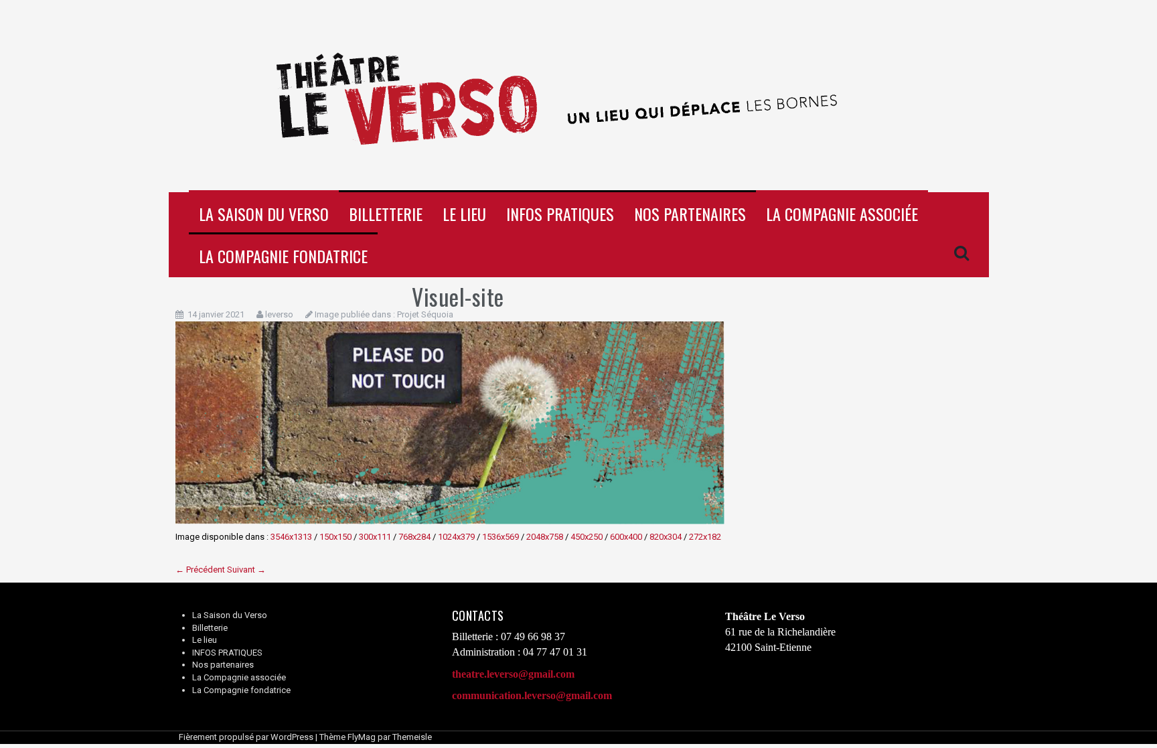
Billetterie (385, 213)
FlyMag (362, 737)
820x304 (665, 537)
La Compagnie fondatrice (283, 255)
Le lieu (464, 213)
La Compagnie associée (842, 213)
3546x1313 (291, 537)
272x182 (705, 537)
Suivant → (246, 570)
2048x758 (544, 537)
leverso (279, 314)
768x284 (414, 537)
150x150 (335, 537)
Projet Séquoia (425, 314)
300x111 (375, 537)
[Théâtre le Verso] (579, 95)
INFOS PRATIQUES (560, 213)
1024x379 (456, 537)
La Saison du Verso (264, 213)
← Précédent (200, 570)
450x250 (586, 537)
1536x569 (500, 537)
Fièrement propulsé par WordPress (246, 737)
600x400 (626, 537)
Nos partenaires (690, 213)
